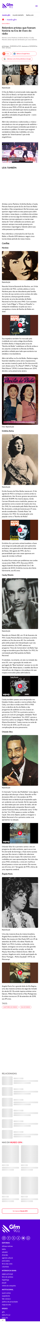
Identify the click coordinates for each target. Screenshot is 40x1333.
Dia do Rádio (25, 1007)
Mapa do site (6, 1305)
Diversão (5, 1255)
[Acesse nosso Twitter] (14, 1238)
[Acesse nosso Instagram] (4, 1238)
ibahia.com (30, 15)
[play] (20, 325)
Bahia (4, 1249)
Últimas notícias (7, 1246)
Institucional (7, 1290)
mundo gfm (6, 15)
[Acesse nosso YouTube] (23, 1238)
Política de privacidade (10, 1302)
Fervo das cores (7, 1264)
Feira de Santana (7, 1277)
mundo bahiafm (18, 15)
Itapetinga (5, 1280)
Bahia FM (5, 1318)
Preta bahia (6, 1261)
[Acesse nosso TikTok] (18, 1238)
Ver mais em (20, 1211)
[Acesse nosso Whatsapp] (28, 1238)
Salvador (5, 1252)
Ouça (7, 53)
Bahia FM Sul (6, 1315)
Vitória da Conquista (9, 1286)
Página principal (7, 1274)
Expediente (6, 1296)
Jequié (4, 1283)
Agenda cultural (7, 1258)
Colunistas (5, 1267)
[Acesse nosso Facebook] (9, 1238)
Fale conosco (6, 1299)
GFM (3, 1312)
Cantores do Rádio (10, 1007)
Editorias (6, 1243)
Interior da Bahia (9, 1271)
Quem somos (6, 1293)
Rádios (5, 1309)
